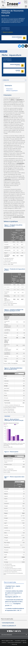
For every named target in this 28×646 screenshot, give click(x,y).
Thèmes (3, 2)
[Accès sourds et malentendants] (4, 1)
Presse (25, 2)
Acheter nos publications (8, 625)
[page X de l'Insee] (14, 631)
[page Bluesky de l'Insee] (8, 631)
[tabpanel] (14, 244)
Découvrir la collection (8, 32)
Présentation (9, 89)
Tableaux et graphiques (12, 90)
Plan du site (14, 644)
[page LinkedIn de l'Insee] (12, 631)
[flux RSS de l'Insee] (20, 631)
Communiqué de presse (8, 622)
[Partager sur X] (26, 46)
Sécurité (24, 642)
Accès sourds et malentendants (14, 642)
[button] (12, 99)
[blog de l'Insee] (18, 631)
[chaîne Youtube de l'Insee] (16, 631)
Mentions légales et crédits (7, 640)
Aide (3, 1)
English (25, 1)
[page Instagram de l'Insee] (10, 631)
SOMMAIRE (3, 51)
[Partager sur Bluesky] (19, 46)
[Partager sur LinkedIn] (23, 46)
